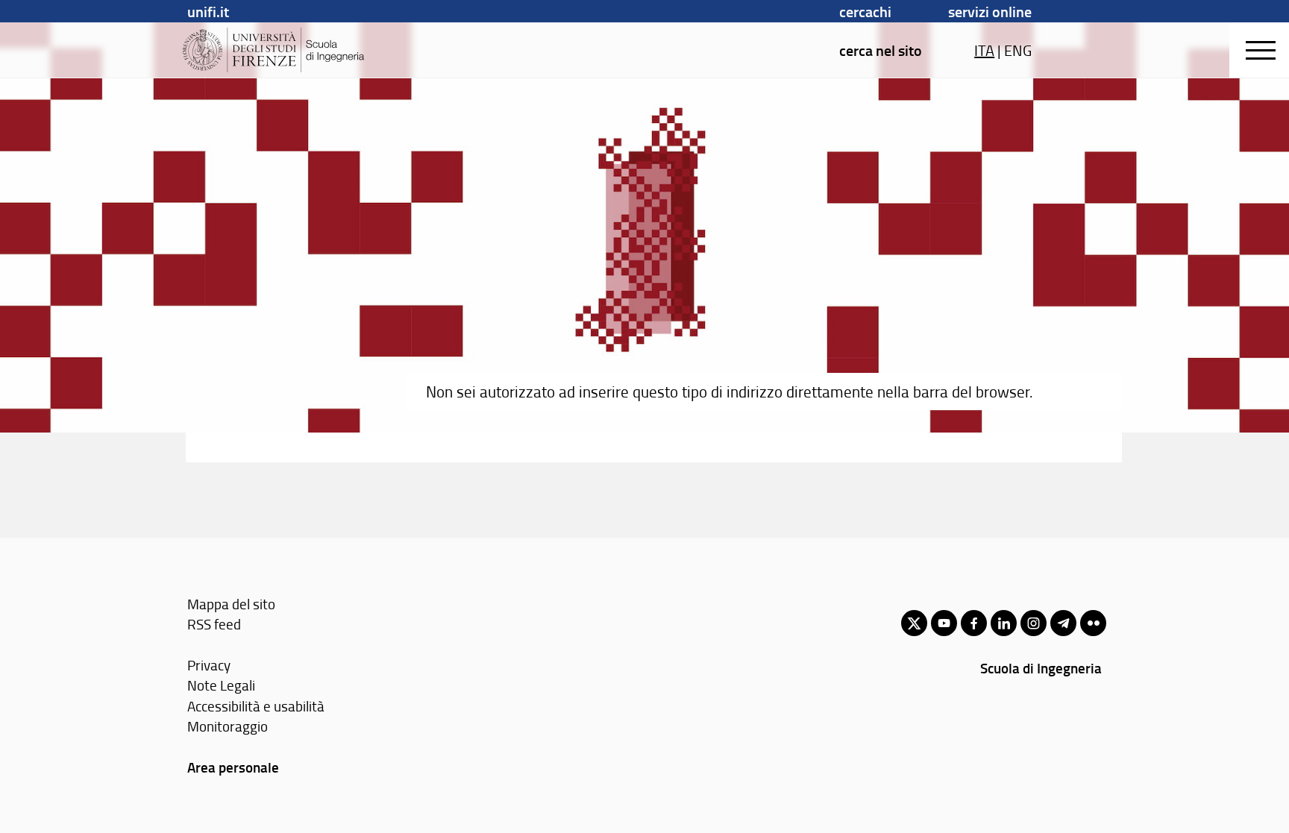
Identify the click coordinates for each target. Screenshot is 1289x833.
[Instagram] (1033, 623)
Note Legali (221, 685)
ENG (1018, 50)
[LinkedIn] (1004, 623)
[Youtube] (944, 623)
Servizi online (990, 11)
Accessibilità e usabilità (255, 706)
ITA (984, 50)
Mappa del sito (231, 604)
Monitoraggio (227, 726)
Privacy (208, 665)
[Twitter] (914, 623)
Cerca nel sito (880, 50)
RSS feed (214, 624)
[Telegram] (1063, 623)
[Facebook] (974, 623)
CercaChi (865, 11)
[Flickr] (1093, 623)
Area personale (233, 767)
